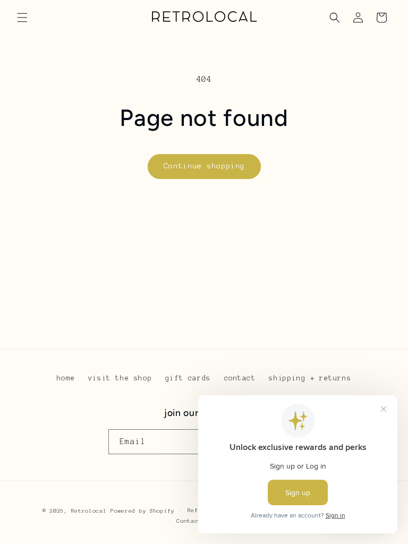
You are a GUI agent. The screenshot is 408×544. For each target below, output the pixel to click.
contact (240, 378)
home (66, 378)
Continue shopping (204, 166)
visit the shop (120, 378)
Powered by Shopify (142, 511)
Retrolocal (89, 511)
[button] (22, 17)
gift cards (188, 378)
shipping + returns (310, 378)
